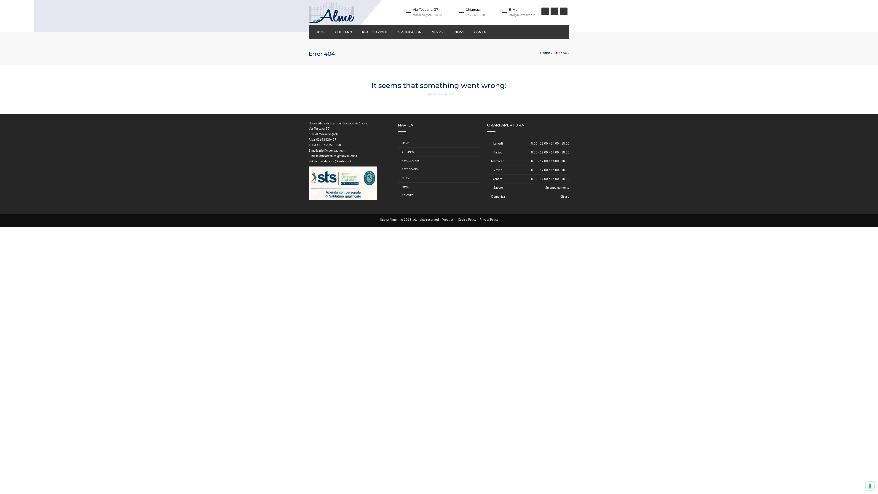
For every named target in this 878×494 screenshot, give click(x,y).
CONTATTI (482, 32)
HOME (320, 32)
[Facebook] (545, 11)
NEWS (459, 32)
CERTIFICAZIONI (409, 32)
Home (545, 53)
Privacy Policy (489, 219)
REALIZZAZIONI (374, 32)
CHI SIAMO (343, 32)
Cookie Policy (467, 219)
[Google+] (563, 11)
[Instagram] (554, 11)
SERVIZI (438, 32)
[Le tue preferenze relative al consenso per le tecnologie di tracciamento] (870, 486)
